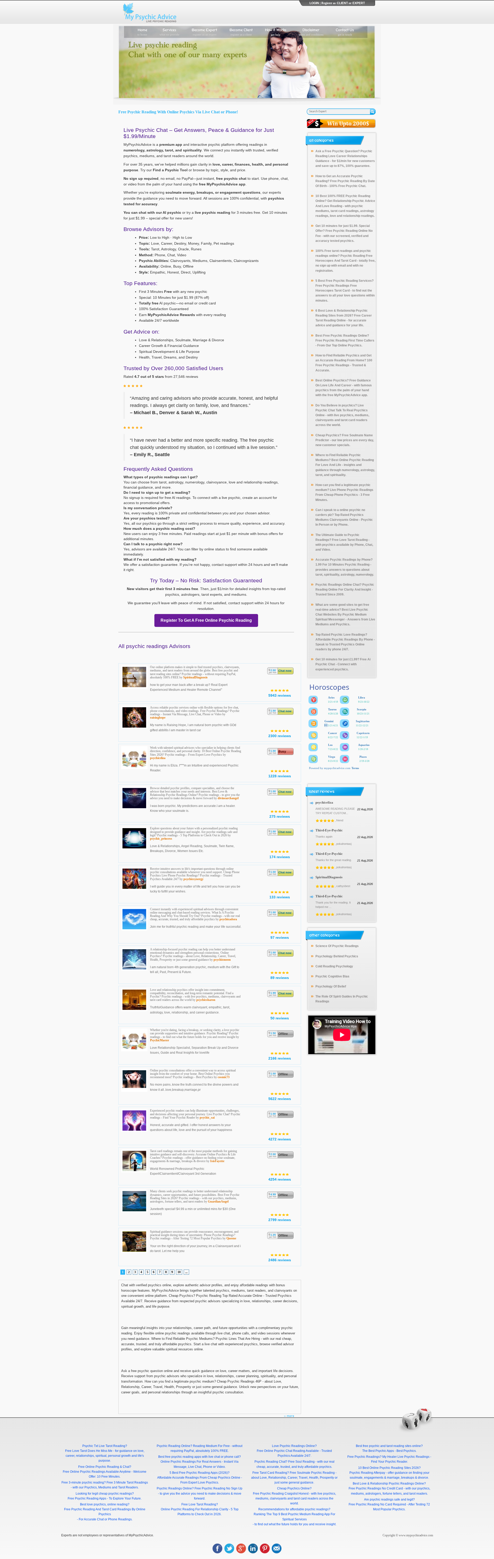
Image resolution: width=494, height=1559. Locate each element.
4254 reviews (279, 1179)
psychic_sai (207, 1117)
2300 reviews (279, 736)
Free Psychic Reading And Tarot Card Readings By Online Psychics (104, 1511)
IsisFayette (217, 1161)
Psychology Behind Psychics (336, 956)
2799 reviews (279, 1220)
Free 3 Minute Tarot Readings (127, 1482)
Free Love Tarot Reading (350, 540)
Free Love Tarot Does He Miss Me (88, 1451)
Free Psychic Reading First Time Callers (344, 340)
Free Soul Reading (301, 1461)
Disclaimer (311, 31)
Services (169, 31)
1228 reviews (279, 776)
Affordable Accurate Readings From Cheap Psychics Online (198, 1477)
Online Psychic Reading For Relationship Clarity (194, 1509)
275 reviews (279, 816)
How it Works (275, 31)
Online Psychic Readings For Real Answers (191, 1461)
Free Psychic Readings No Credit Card (376, 1488)
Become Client (241, 31)
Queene (231, 1238)
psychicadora (228, 919)
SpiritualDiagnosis (195, 677)
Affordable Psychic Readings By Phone (344, 639)
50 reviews (279, 1018)
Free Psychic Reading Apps (87, 1498)
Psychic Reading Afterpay (367, 1473)
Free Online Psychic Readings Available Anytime (97, 1471)
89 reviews (279, 978)
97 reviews (279, 937)
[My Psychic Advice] (150, 12)
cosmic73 (224, 1077)
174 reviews (279, 857)
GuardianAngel (218, 1201)
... (186, 1272)
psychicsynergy (193, 879)
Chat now (285, 670)
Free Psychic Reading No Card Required (377, 1504)
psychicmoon (222, 959)
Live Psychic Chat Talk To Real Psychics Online (341, 410)
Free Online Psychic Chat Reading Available (288, 1451)
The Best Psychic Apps (378, 1451)
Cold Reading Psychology (334, 966)
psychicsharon (205, 1000)
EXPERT (358, 3)
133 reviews (279, 897)
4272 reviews (279, 1139)
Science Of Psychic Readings (337, 946)
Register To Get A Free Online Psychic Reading (206, 620)
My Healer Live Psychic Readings (405, 1457)
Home (142, 31)
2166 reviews (279, 1058)
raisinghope (157, 717)
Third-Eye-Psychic (329, 830)
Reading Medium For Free (211, 1446)
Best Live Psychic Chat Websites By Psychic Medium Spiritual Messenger (341, 614)
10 (179, 1272)
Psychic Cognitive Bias (332, 976)
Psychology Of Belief (330, 986)
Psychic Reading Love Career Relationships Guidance (343, 156)
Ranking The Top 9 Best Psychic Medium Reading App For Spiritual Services (294, 1516)
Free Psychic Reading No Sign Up (218, 1488)
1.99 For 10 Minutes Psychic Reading (342, 564)
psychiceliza (157, 758)
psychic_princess (161, 838)
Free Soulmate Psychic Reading (312, 1473)
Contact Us (345, 31)
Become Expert (204, 31)
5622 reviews (279, 1099)
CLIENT (342, 3)
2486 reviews (279, 1260)
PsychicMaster (159, 1040)
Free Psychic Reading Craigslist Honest (280, 1493)
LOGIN (314, 3)
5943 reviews (279, 695)
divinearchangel (228, 798)
